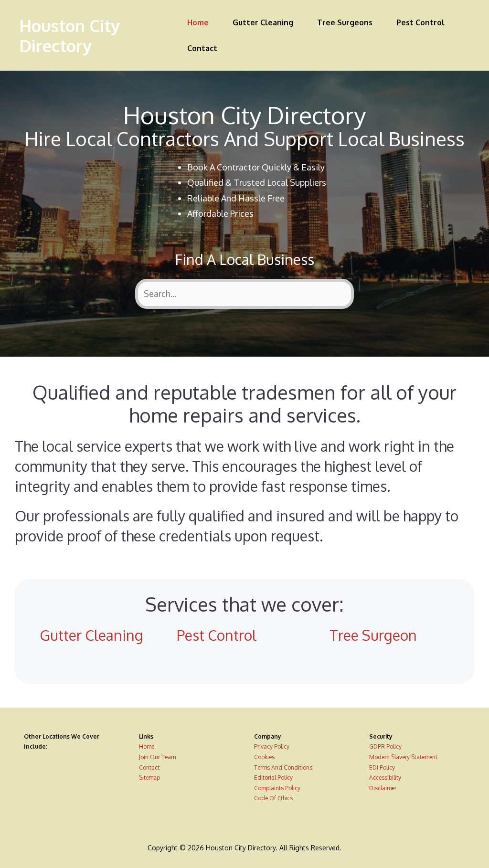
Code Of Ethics (273, 798)
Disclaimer (382, 788)
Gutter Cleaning (263, 22)
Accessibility (385, 777)
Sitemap (149, 777)
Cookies (264, 757)
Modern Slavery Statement (403, 757)
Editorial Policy (273, 777)
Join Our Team (157, 757)
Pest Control (420, 22)
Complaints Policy (277, 788)
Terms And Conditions (283, 767)
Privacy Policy (271, 746)
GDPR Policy (385, 746)
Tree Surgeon (373, 635)
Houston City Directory (69, 35)
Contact (202, 48)
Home (198, 22)
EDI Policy (382, 767)
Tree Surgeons (344, 22)
